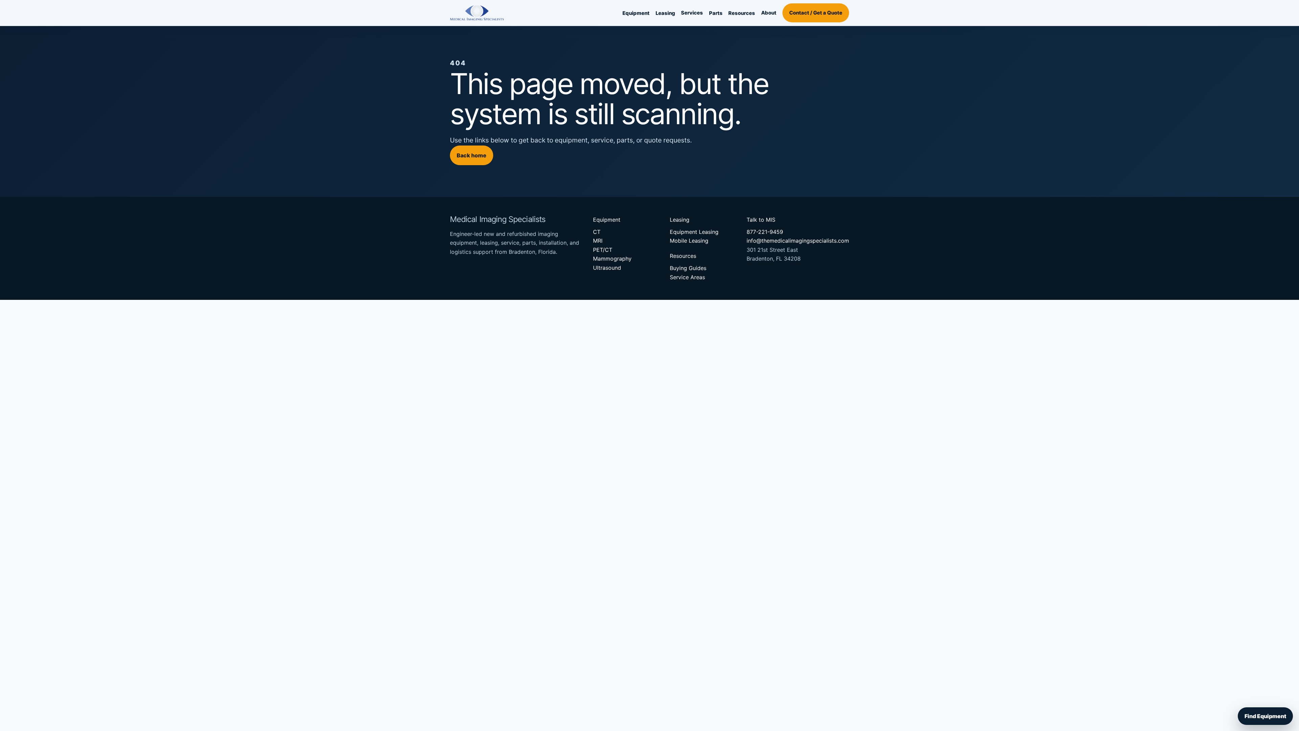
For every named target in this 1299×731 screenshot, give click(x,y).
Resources (741, 13)
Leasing (665, 13)
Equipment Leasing (694, 231)
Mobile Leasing (689, 240)
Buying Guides (688, 268)
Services (692, 13)
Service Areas (687, 277)
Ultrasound (607, 267)
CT (596, 231)
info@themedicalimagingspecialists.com (798, 240)
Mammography (612, 258)
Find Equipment (1265, 716)
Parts (716, 13)
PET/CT (602, 249)
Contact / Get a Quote (815, 13)
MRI (597, 240)
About (768, 13)
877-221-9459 (765, 231)
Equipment (636, 13)
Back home (471, 155)
